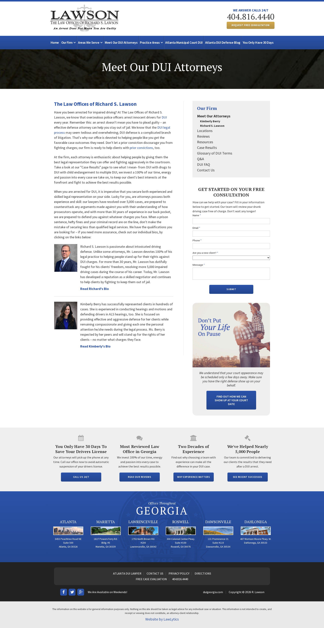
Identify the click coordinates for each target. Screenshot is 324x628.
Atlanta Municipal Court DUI (184, 42)
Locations (204, 130)
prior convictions (141, 148)
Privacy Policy (179, 573)
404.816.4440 (250, 16)
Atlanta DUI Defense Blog (222, 42)
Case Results (207, 147)
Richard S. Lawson (212, 126)
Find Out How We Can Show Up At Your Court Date (231, 400)
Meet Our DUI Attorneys (121, 42)
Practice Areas (150, 42)
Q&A (200, 158)
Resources (205, 142)
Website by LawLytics (162, 619)
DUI (164, 117)
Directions (203, 573)
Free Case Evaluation (151, 579)
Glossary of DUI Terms (214, 153)
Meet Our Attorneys (213, 116)
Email (196, 228)
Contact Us (205, 170)
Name (197, 215)
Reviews (203, 136)
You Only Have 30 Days (258, 42)
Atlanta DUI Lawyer (127, 573)
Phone (197, 240)
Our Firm (67, 42)
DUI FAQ (203, 164)
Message (199, 264)
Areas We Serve (88, 42)
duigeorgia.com (213, 592)
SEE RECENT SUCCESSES (247, 477)
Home (55, 42)
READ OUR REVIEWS (139, 477)
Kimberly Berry (210, 121)
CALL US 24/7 (81, 477)
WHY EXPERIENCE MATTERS (193, 477)
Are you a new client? (205, 252)
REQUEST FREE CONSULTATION (251, 25)
